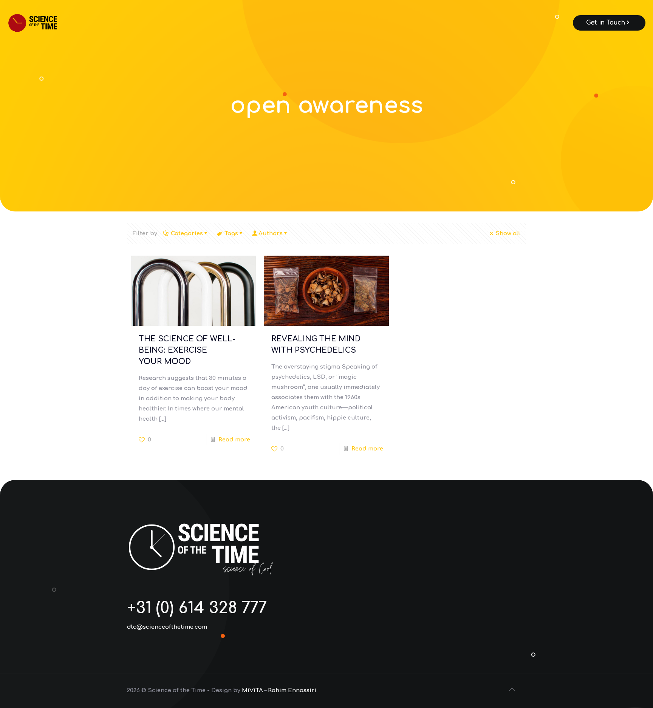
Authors (270, 233)
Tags (231, 233)
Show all (507, 233)
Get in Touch (605, 22)
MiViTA (252, 690)
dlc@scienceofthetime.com (167, 627)
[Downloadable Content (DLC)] (43, 22)
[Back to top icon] (512, 690)
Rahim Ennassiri (292, 690)
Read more (234, 440)
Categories (187, 233)
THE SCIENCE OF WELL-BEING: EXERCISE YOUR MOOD (187, 350)
